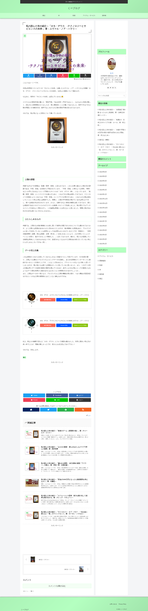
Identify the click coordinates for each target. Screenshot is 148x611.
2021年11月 (103, 203)
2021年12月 (103, 199)
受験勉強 (102, 261)
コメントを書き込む (57, 586)
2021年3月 (103, 239)
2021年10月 (103, 208)
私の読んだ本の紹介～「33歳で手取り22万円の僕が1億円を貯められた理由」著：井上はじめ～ (112, 132)
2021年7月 (103, 221)
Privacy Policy (122, 604)
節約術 (101, 274)
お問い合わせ (113, 604)
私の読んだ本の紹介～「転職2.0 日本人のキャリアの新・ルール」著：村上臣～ (111, 122)
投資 (100, 265)
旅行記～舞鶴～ (104, 140)
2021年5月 (103, 230)
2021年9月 (103, 212)
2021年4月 (103, 235)
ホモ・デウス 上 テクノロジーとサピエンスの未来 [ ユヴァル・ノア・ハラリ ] (64, 295)
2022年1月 (103, 194)
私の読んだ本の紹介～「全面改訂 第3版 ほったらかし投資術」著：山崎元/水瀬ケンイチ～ (111, 112)
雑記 (100, 278)
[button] (124, 96)
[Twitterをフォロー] (48, 410)
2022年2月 (103, 190)
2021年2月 (103, 244)
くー (111, 73)
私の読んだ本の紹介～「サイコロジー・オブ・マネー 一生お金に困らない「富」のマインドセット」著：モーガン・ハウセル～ (111, 148)
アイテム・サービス (106, 256)
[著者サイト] (31, 410)
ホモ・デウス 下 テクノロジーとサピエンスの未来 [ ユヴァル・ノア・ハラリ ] (64, 320)
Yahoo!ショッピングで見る (80, 299)
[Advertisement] (57, 161)
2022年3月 (103, 185)
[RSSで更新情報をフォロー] (83, 410)
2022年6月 (103, 172)
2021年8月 (103, 217)
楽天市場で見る (47, 299)
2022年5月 (103, 176)
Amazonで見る (64, 299)
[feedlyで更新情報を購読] (65, 410)
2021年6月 (103, 226)
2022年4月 (103, 181)
